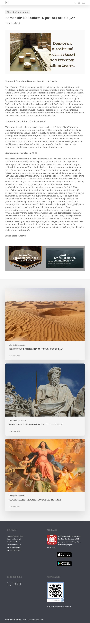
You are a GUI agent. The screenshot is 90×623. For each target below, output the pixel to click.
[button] (83, 3)
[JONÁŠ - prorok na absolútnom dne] (65, 258)
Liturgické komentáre (17, 12)
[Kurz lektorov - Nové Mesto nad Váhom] (25, 258)
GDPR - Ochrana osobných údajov (33, 619)
